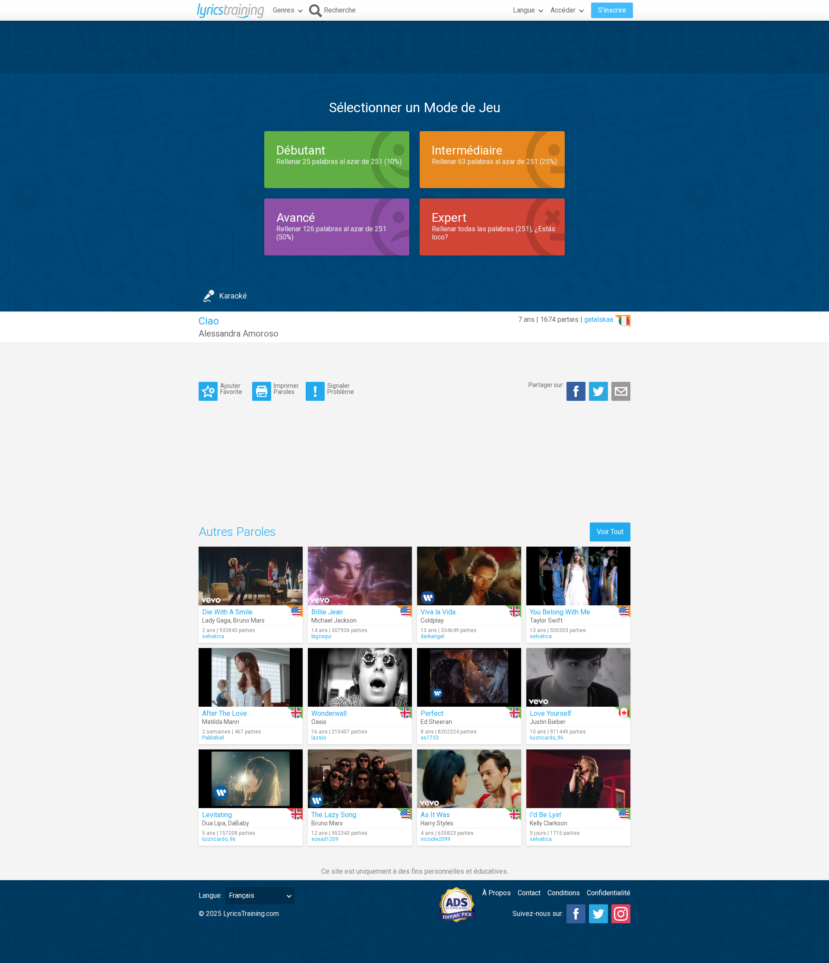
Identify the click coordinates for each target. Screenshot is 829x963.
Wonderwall (329, 713)
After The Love (224, 713)
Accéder (563, 10)
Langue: (210, 895)
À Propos (496, 893)
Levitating (217, 815)
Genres (283, 10)
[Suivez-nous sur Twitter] (598, 913)
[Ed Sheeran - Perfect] (469, 677)
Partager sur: (546, 385)
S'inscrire (612, 10)
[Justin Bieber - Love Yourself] (578, 677)
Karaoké (233, 295)
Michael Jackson (334, 620)
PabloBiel (213, 738)
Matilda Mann (220, 721)
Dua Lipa (213, 823)
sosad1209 (325, 839)
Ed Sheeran (436, 721)
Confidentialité (608, 893)
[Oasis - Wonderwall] (360, 677)
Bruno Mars (249, 620)
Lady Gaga (216, 620)
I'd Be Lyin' (546, 815)
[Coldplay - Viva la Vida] (469, 576)
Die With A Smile (227, 612)
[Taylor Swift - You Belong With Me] (578, 576)
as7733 (430, 738)
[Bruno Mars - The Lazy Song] (360, 778)
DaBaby (238, 823)
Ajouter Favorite (231, 388)
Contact (529, 893)
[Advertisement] (414, 47)
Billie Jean (327, 612)
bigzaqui (321, 636)
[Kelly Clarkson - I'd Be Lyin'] (578, 778)
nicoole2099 (435, 839)
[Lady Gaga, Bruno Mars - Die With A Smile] (251, 576)
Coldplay (432, 620)
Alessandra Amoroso (238, 333)
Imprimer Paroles (286, 388)
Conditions (563, 893)
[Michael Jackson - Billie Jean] (360, 576)
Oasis (318, 721)
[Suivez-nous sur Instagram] (620, 913)
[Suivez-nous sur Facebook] (575, 913)
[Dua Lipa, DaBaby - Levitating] (251, 778)
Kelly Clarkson (548, 823)
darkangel (432, 636)
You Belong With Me (560, 612)
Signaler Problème (340, 388)
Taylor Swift (546, 620)
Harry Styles (437, 823)
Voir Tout (610, 532)
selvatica (213, 636)
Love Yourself (551, 713)
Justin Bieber (548, 721)
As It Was (435, 815)
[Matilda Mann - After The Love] (251, 677)
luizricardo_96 (546, 738)
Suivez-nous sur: (538, 914)
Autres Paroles (237, 532)
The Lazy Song (333, 815)
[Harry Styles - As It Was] (469, 778)
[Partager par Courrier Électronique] (620, 391)
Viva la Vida (438, 612)
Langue (524, 10)
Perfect (432, 713)
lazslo (318, 738)
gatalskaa (598, 319)
